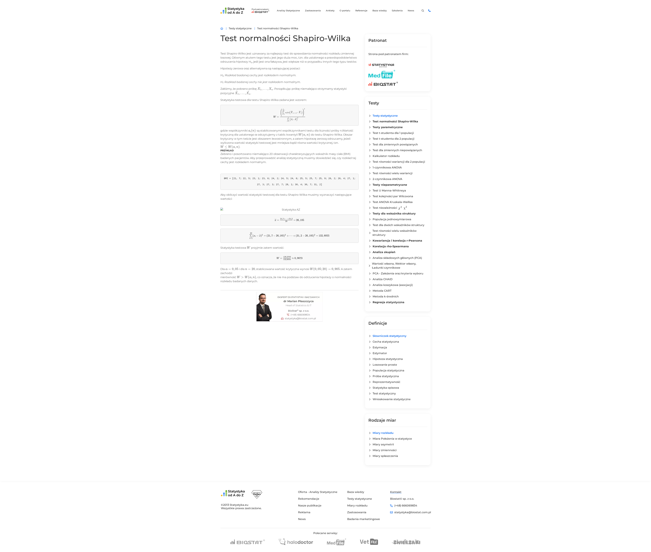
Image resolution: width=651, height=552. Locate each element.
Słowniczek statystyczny (389, 336)
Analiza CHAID (382, 279)
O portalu (345, 10)
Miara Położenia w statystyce (392, 438)
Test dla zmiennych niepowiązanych (397, 150)
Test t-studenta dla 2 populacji (393, 138)
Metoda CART (382, 290)
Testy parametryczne (388, 127)
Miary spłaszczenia (385, 456)
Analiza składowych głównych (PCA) (397, 257)
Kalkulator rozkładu (386, 156)
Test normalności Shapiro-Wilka (395, 121)
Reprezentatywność (386, 382)
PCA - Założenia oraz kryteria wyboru (398, 273)
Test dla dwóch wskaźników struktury (398, 225)
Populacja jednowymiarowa (392, 219)
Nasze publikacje (309, 505)
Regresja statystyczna (388, 302)
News (411, 10)
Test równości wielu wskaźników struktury (394, 232)
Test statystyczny (384, 393)
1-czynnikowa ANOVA (387, 167)
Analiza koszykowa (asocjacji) (393, 285)
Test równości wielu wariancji (392, 173)
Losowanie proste (385, 364)
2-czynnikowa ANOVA (387, 179)
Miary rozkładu (383, 433)
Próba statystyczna (386, 376)
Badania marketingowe (363, 519)
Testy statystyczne (385, 115)
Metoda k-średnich (386, 296)
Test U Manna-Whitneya (389, 190)
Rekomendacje (308, 498)
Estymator (380, 353)
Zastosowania (313, 10)
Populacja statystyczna (388, 370)
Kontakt (395, 492)
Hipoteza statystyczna (388, 359)
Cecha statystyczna (386, 341)
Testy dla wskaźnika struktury (394, 213)
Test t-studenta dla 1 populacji (393, 133)
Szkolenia (397, 10)
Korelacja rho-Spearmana (391, 246)
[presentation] (265, 88)
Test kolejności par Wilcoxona (393, 196)
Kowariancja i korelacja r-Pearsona (397, 240)
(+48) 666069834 (300, 314)
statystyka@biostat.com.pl (300, 318)
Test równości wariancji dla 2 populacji (399, 161)
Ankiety (330, 10)
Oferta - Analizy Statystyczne (317, 492)
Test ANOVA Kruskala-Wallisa (393, 202)
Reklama (304, 512)
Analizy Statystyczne (288, 10)
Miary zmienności (385, 450)
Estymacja (380, 347)
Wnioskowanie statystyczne (392, 399)
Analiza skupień (384, 252)
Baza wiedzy (379, 10)
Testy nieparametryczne (390, 184)
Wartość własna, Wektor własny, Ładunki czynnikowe (394, 265)
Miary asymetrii (383, 444)
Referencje (361, 10)
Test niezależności (390, 208)
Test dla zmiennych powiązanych (395, 144)
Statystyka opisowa (386, 387)
